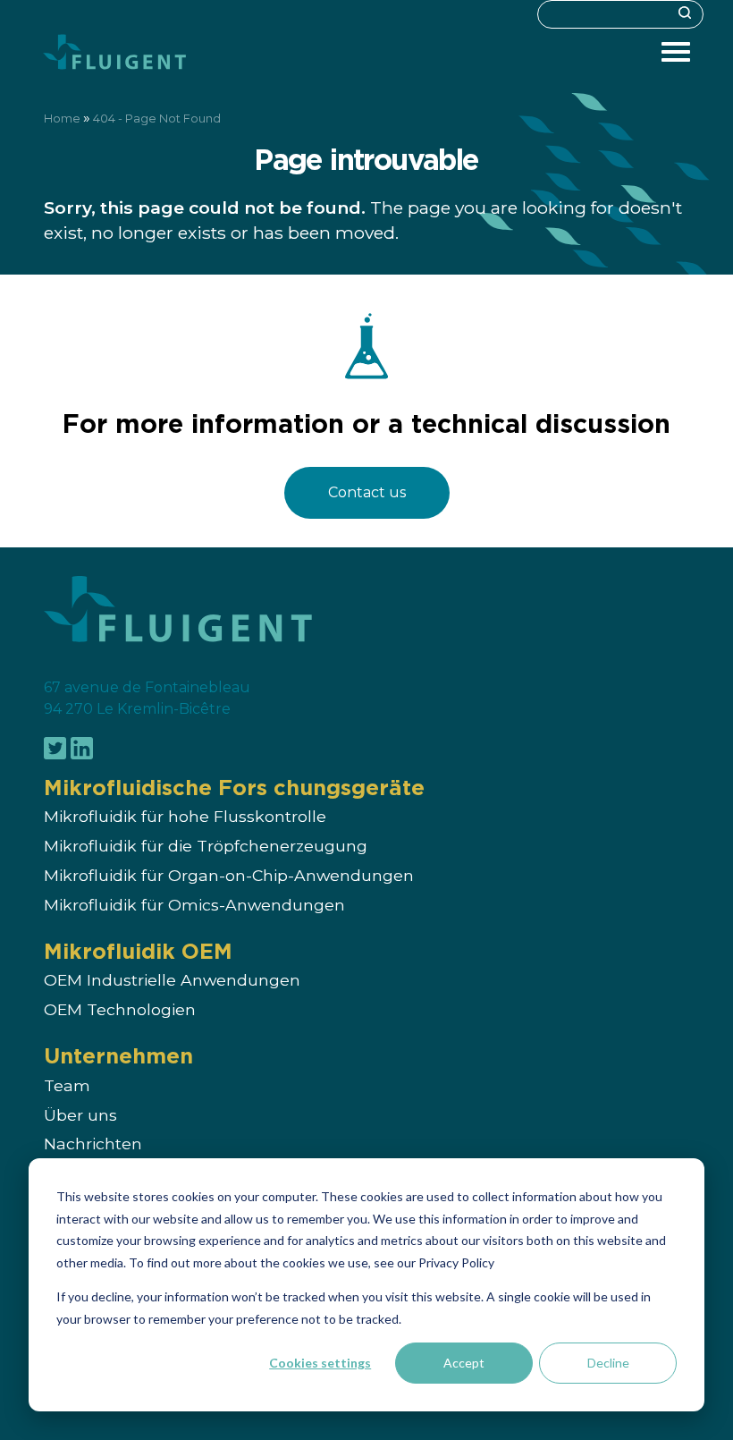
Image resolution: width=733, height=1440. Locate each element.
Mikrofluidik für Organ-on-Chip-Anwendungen (229, 875)
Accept (463, 1362)
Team (67, 1085)
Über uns (80, 1114)
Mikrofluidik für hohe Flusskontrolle (185, 817)
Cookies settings (320, 1362)
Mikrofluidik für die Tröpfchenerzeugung (205, 846)
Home (62, 118)
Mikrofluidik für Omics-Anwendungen (194, 904)
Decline (608, 1362)
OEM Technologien (120, 1010)
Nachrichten (93, 1144)
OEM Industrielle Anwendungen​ (172, 980)
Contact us (367, 492)
